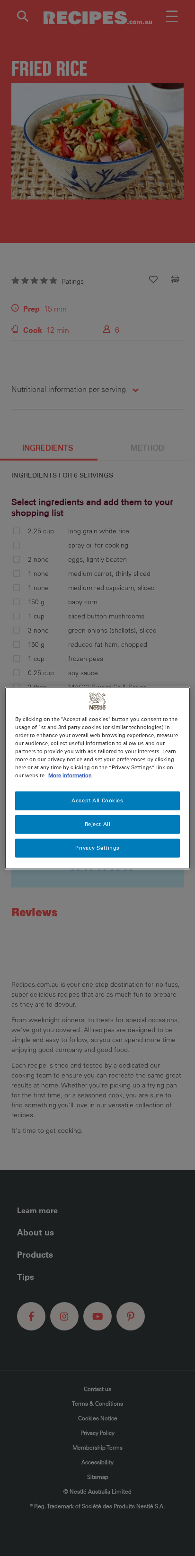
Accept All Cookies (97, 800)
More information (70, 775)
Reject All (98, 824)
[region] (97, 778)
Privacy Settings (97, 847)
